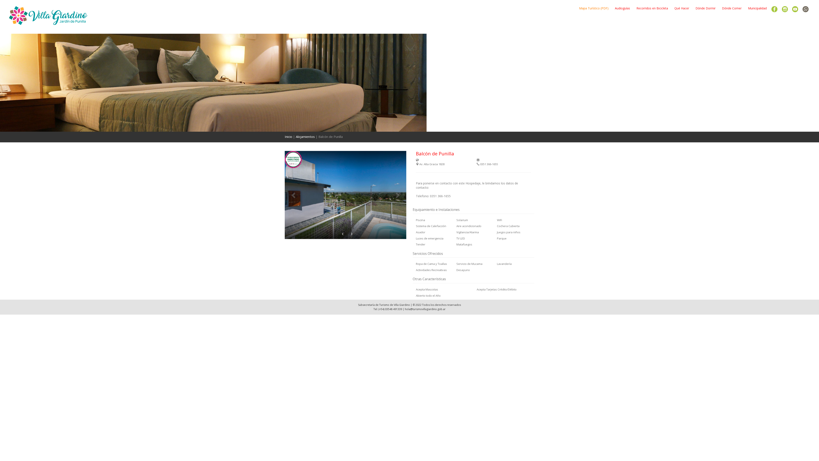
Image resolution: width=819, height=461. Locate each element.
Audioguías (622, 8)
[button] (294, 195)
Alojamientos (305, 136)
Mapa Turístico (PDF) (593, 8)
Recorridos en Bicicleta (652, 8)
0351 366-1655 (488, 164)
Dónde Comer (732, 8)
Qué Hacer (681, 8)
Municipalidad (757, 8)
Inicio (288, 136)
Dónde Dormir (706, 8)
